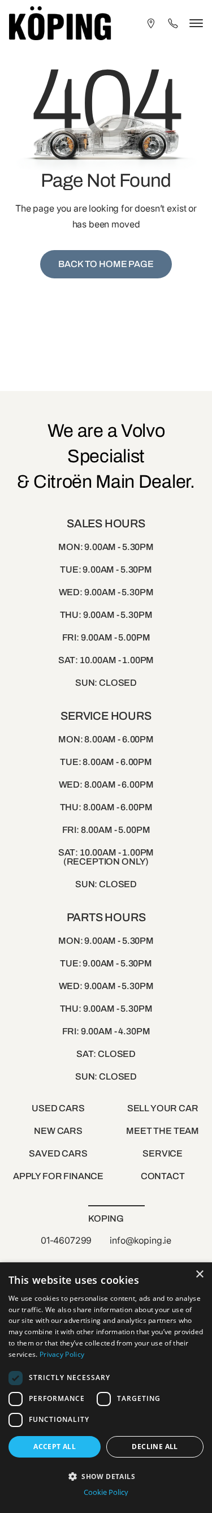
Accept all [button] (54, 1446)
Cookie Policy (106, 1492)
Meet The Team (162, 1131)
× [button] (199, 1274)
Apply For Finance (58, 1176)
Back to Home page (105, 264)
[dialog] (106, 1387)
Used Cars (58, 1108)
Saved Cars (58, 1153)
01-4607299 (66, 1240)
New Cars (58, 1131)
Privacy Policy (62, 1354)
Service (162, 1153)
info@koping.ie (140, 1240)
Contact (163, 1176)
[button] (106, 1475)
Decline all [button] (155, 1446)
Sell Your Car (162, 1108)
